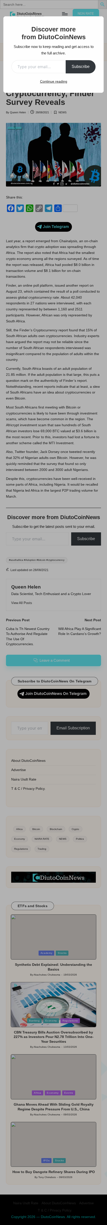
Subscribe (81, 66)
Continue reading (53, 81)
